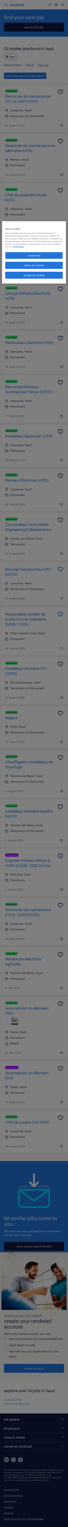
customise (34, 255)
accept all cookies (34, 275)
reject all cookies (34, 265)
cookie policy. (18, 247)
